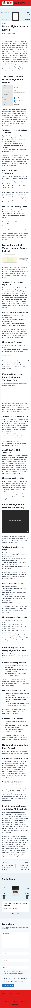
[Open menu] (28, 3)
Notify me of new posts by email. (13, 981)
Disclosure (23, 1001)
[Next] (27, 897)
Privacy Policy (15, 1004)
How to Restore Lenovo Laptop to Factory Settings (24, 866)
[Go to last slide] (4, 897)
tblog (5, 33)
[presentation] (15, 891)
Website (5, 967)
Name (5, 953)
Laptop (4, 23)
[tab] (12, 913)
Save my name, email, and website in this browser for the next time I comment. (15, 972)
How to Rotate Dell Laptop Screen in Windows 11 (7, 866)
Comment (6, 933)
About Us (8, 1001)
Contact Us (15, 1001)
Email (5, 960)
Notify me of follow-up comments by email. (15, 978)
